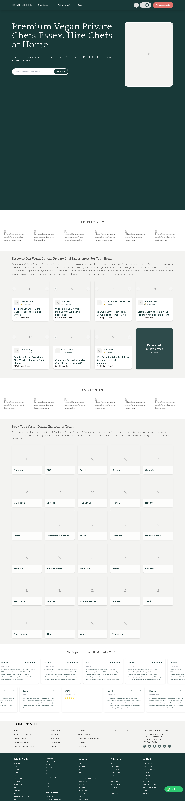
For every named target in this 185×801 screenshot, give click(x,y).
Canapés (17, 775)
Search (61, 72)
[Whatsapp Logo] (149, 746)
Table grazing (51, 777)
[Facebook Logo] (154, 746)
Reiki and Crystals (149, 784)
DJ (79, 769)
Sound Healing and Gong (152, 787)
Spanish (49, 771)
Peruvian (49, 759)
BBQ (16, 766)
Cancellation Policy (22, 742)
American (17, 763)
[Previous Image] (14, 289)
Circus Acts (115, 769)
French (16, 787)
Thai (47, 780)
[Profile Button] (145, 5)
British (16, 769)
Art (112, 763)
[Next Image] (47, 289)
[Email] (144, 746)
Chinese (17, 781)
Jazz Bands (82, 781)
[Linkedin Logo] (164, 746)
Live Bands (82, 787)
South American (52, 768)
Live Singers (82, 790)
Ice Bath (146, 778)
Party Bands (82, 793)
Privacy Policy (20, 738)
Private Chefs (56, 730)
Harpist (81, 775)
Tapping (146, 790)
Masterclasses (84, 734)
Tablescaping (115, 787)
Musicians (54, 738)
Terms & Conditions (22, 734)
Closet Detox (147, 766)
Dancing (81, 766)
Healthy (17, 790)
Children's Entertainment (89, 738)
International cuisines (21, 796)
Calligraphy (115, 766)
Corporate (82, 730)
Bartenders (55, 734)
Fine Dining (18, 784)
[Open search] (136, 5)
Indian (16, 793)
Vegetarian (50, 786)
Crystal (113, 775)
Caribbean (18, 778)
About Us (18, 730)
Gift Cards (82, 746)
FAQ (33, 746)
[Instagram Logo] (159, 746)
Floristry (114, 778)
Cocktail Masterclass (53, 799)
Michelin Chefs (121, 730)
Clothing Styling (149, 769)
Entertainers (55, 742)
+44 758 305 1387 (150, 742)
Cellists (80, 763)
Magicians (114, 781)
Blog (16, 746)
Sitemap (24, 746)
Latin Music (82, 784)
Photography (116, 784)
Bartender (49, 796)
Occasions (82, 742)
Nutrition (146, 781)
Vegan (48, 783)
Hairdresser (147, 775)
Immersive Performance (87, 778)
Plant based (50, 762)
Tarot (113, 790)
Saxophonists (83, 799)
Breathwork (147, 763)
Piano (80, 796)
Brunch (17, 772)
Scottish (49, 765)
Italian (16, 799)
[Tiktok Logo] (169, 746)
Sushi (48, 774)
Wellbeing (54, 746)
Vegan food (147, 793)
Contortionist (115, 772)
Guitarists (81, 772)
